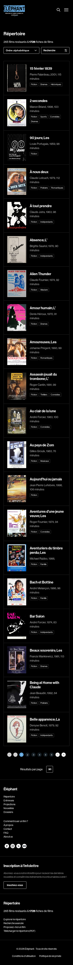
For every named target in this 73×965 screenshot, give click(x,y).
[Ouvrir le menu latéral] (66, 10)
